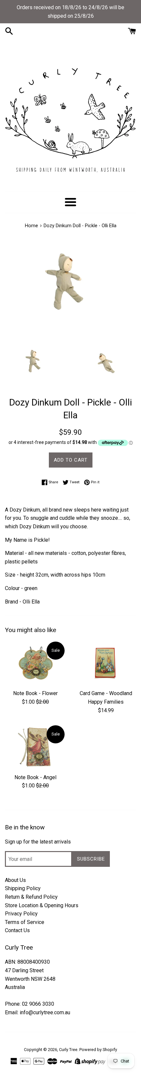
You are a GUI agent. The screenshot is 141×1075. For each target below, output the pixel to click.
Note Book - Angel (35, 777)
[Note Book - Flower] (35, 663)
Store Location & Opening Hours (41, 905)
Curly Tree (68, 1049)
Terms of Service (24, 922)
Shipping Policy (23, 888)
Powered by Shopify (98, 1049)
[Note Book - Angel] (35, 747)
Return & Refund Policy (31, 897)
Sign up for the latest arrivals (38, 842)
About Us (15, 880)
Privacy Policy (21, 913)
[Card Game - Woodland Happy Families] (105, 663)
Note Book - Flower (35, 693)
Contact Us (17, 930)
